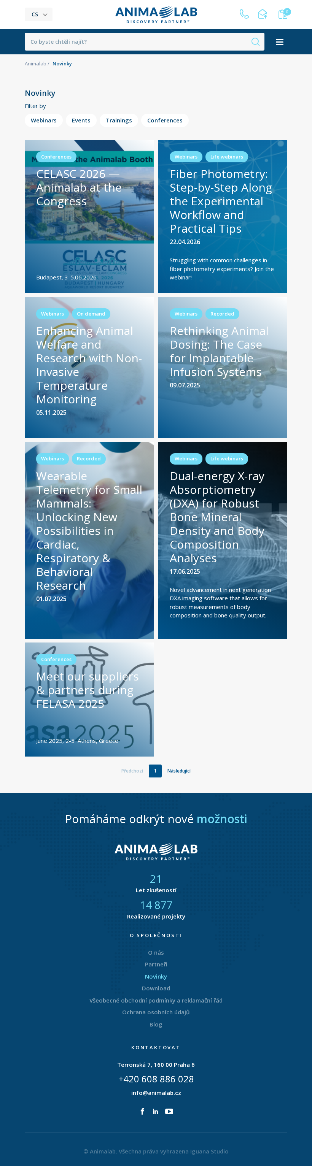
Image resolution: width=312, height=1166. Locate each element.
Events (81, 120)
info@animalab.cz (156, 1092)
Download (156, 988)
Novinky (156, 976)
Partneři (156, 964)
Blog (156, 1024)
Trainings (119, 120)
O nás (156, 952)
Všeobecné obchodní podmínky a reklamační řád (156, 1000)
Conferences (165, 120)
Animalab (35, 63)
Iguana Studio (209, 1151)
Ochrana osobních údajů (156, 1012)
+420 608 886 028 (156, 1078)
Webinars (44, 120)
